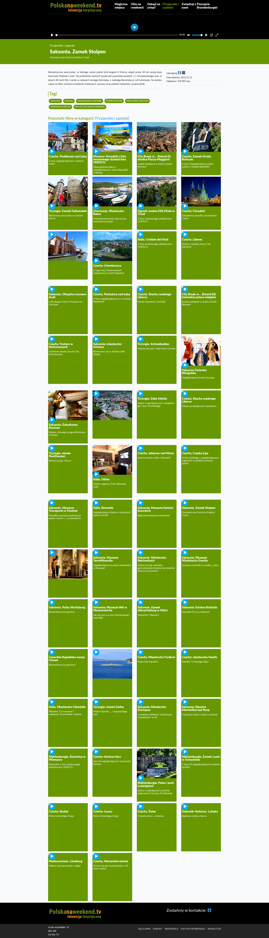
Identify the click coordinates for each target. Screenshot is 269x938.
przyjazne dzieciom (137, 101)
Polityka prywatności (193, 929)
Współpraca (171, 929)
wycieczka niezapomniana (90, 107)
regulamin (144, 929)
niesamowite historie (90, 101)
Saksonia (55, 101)
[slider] (116, 35)
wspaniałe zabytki (60, 107)
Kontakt (157, 929)
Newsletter (214, 929)
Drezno (69, 101)
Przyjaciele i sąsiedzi (112, 118)
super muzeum (114, 101)
